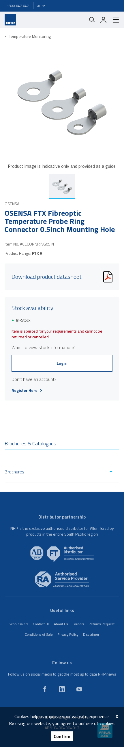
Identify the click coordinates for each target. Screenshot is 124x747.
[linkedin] (62, 689)
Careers (78, 624)
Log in (62, 363)
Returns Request (101, 624)
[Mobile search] (92, 20)
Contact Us (41, 624)
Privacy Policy (67, 634)
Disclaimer (91, 634)
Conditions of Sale (39, 634)
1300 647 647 (18, 5)
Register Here (24, 390)
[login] (103, 20)
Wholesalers (19, 624)
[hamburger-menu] (113, 20)
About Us (61, 624)
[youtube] (79, 689)
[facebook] (45, 689)
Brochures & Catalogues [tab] (30, 443)
